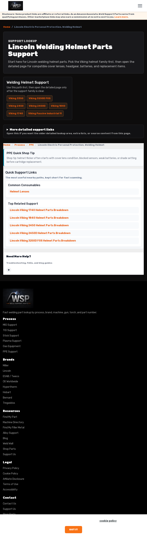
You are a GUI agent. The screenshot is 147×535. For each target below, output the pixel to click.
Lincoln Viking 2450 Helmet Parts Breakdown (39, 225)
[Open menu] (140, 6)
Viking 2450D (37, 105)
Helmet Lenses (19, 191)
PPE (31, 145)
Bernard (7, 397)
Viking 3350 (16, 98)
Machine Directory (13, 422)
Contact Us (9, 503)
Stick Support (11, 335)
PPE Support (10, 351)
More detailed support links (69, 131)
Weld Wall (8, 443)
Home (6, 27)
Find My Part (10, 416)
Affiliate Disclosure (13, 479)
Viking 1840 (58, 105)
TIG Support (10, 330)
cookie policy (108, 520)
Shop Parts (9, 448)
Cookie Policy (10, 473)
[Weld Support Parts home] (15, 5)
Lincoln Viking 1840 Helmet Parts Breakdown (39, 217)
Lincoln (7, 370)
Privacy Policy (11, 468)
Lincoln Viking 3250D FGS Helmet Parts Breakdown (43, 240)
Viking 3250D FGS (40, 98)
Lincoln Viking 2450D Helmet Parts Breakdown (40, 233)
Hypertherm (10, 386)
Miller (6, 365)
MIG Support (10, 324)
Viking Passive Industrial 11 (45, 113)
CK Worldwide (10, 381)
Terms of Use (10, 484)
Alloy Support (10, 432)
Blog (5, 438)
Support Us (9, 454)
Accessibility (10, 489)
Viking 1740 (16, 113)
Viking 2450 (16, 105)
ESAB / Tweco (11, 376)
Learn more (121, 17)
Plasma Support (12, 340)
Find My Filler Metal (13, 427)
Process (20, 145)
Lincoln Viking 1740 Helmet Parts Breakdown (39, 210)
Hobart (7, 392)
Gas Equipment (12, 346)
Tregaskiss (9, 402)
